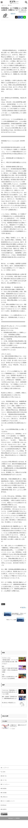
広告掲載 (4, 792)
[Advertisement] (14, 34)
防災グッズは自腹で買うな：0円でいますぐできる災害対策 (9, 677)
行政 (3, 674)
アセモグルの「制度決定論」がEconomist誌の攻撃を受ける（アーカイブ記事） (9, 692)
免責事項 (4, 809)
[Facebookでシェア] (19, 17)
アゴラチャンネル (6, 658)
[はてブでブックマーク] (21, 17)
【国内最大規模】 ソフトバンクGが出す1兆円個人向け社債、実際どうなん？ (10, 661)
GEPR (3, 771)
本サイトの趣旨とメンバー (8, 801)
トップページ (5, 767)
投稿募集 (4, 788)
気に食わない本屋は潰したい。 (9, 702)
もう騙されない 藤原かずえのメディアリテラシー (18, 725)
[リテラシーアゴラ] (5, 727)
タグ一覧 (4, 780)
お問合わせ (4, 796)
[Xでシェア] (16, 17)
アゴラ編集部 (12, 728)
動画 (3, 652)
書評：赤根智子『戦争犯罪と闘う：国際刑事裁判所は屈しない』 (10, 697)
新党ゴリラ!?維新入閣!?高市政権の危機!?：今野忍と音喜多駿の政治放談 (10, 670)
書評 (3, 684)
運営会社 (4, 805)
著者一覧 (4, 776)
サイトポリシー (6, 784)
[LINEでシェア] (24, 17)
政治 (4, 604)
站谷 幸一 (13, 13)
